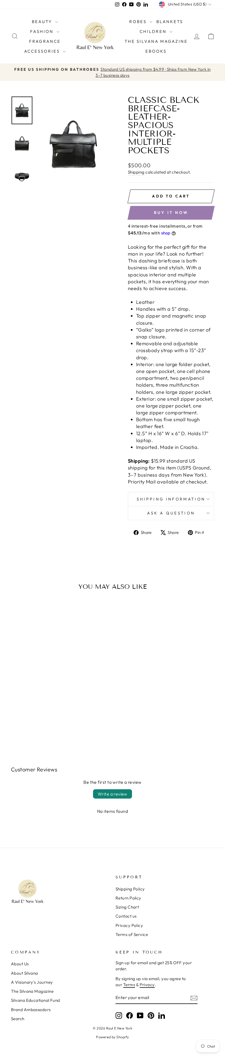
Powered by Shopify (112, 1037)
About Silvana (24, 973)
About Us (20, 963)
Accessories (42, 51)
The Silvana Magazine (156, 41)
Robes (138, 21)
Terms (129, 984)
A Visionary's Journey (32, 982)
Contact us (126, 916)
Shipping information (171, 499)
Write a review (112, 794)
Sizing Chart (127, 907)
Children (154, 31)
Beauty (43, 21)
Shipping (136, 172)
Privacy (147, 984)
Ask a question (171, 513)
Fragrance (45, 41)
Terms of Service (132, 934)
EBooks (156, 51)
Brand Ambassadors (31, 1009)
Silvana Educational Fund (35, 1000)
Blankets (169, 21)
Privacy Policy (129, 925)
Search (17, 1018)
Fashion (42, 31)
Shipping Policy (130, 889)
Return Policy (128, 898)
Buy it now (171, 212)
